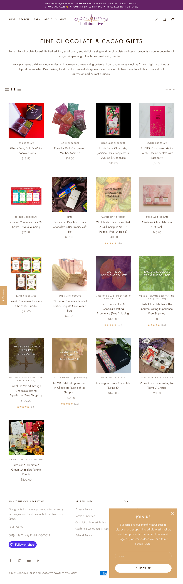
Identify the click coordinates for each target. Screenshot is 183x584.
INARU (70, 217)
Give (63, 19)
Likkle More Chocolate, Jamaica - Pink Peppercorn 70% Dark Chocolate (113, 153)
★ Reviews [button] (3, 295)
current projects (100, 74)
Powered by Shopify (66, 573)
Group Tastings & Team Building (157, 377)
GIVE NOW (16, 527)
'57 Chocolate (26, 143)
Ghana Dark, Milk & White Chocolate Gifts (26, 150)
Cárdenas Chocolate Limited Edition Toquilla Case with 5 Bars (70, 306)
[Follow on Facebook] (10, 561)
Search (24, 19)
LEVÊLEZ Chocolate (157, 143)
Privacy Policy (83, 509)
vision (80, 74)
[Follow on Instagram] (19, 561)
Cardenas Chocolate (157, 217)
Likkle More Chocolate (113, 143)
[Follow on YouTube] (29, 561)
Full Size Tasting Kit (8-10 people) (70, 377)
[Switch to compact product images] (19, 89)
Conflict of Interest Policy (90, 522)
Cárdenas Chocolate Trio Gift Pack (157, 224)
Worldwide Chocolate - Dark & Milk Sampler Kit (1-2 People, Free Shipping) (113, 227)
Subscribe (143, 568)
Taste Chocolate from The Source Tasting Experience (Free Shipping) (157, 309)
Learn (37, 19)
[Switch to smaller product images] (13, 89)
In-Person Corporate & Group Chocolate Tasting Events (26, 469)
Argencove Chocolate (113, 377)
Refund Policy (83, 535)
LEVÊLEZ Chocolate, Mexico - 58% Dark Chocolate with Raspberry (157, 153)
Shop (12, 19)
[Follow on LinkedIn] (38, 561)
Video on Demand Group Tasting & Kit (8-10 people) (113, 297)
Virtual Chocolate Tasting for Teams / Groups (157, 385)
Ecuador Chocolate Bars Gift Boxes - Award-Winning (26, 224)
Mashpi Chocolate (69, 143)
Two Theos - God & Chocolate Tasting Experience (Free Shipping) (113, 309)
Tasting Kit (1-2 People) (113, 217)
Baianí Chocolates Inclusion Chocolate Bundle (26, 303)
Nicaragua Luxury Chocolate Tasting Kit (113, 385)
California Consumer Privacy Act (94, 529)
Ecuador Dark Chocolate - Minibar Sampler (69, 150)
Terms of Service (85, 516)
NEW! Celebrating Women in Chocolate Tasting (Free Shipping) (69, 388)
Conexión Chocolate (26, 217)
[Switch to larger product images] (7, 89)
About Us (50, 19)
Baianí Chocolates (26, 296)
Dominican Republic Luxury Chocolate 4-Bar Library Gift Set (69, 227)
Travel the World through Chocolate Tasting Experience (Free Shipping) (26, 390)
